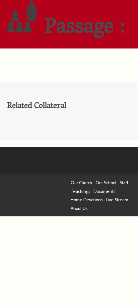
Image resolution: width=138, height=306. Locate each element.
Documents (104, 191)
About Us (79, 208)
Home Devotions (86, 199)
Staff (124, 182)
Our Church (81, 182)
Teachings (80, 191)
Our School (105, 182)
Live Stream (117, 199)
